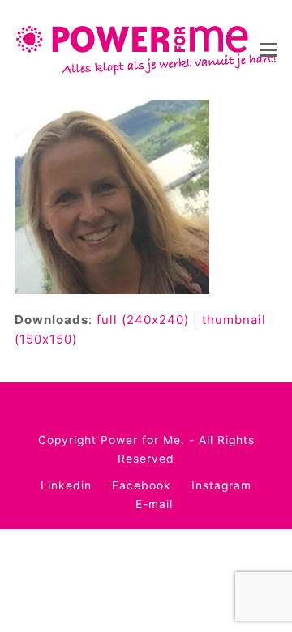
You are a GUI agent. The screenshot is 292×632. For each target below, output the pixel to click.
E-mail (154, 503)
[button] (268, 49)
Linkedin (66, 485)
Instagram (221, 485)
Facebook (141, 485)
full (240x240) (143, 319)
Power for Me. (143, 439)
